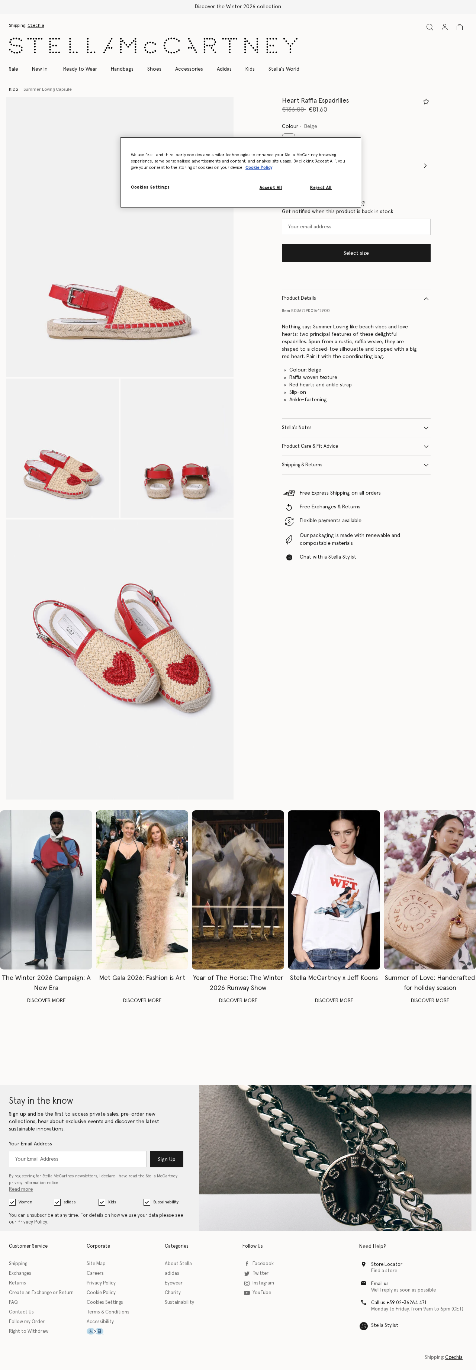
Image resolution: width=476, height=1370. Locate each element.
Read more (21, 1189)
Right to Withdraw (28, 1331)
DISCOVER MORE (46, 1000)
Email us (380, 1283)
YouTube (262, 1292)
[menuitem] (39, 69)
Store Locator (386, 1264)
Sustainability (165, 1202)
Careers (95, 1273)
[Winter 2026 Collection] (46, 889)
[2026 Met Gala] (142, 889)
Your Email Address (30, 1144)
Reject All (321, 188)
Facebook (263, 1263)
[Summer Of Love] (430, 889)
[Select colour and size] (426, 101)
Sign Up (167, 1159)
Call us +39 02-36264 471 (398, 1302)
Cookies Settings (105, 1302)
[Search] (429, 27)
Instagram (263, 1283)
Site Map (96, 1263)
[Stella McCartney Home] (153, 46)
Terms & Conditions (108, 1312)
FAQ (13, 1302)
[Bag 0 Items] (459, 27)
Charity (173, 1292)
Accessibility (100, 1321)
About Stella (178, 1263)
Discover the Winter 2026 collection (238, 6)
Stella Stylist (384, 1325)
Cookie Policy (101, 1292)
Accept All (271, 188)
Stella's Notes (297, 427)
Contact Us (21, 1312)
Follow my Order (27, 1321)
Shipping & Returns (302, 465)
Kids (112, 1202)
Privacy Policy (32, 1222)
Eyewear (174, 1283)
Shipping (18, 1263)
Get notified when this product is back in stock (337, 211)
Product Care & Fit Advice (310, 446)
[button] (120, 237)
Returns (17, 1283)
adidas (69, 1202)
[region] (240, 172)
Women (25, 1202)
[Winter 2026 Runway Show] (238, 889)
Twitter (260, 1273)
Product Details (299, 298)
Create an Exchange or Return (41, 1292)
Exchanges (20, 1273)
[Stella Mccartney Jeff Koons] (334, 889)
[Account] (444, 26)
